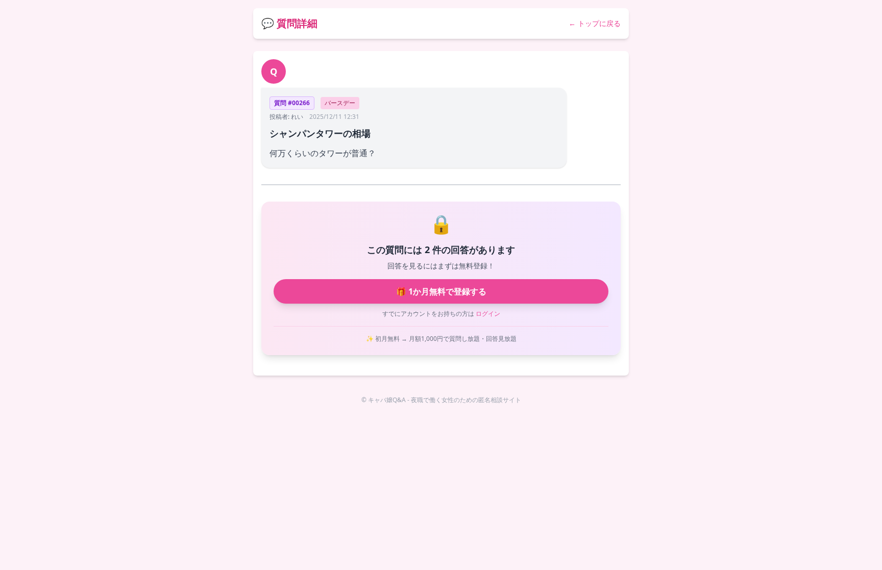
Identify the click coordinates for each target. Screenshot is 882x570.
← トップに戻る (595, 23)
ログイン (488, 313)
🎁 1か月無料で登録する (441, 291)
